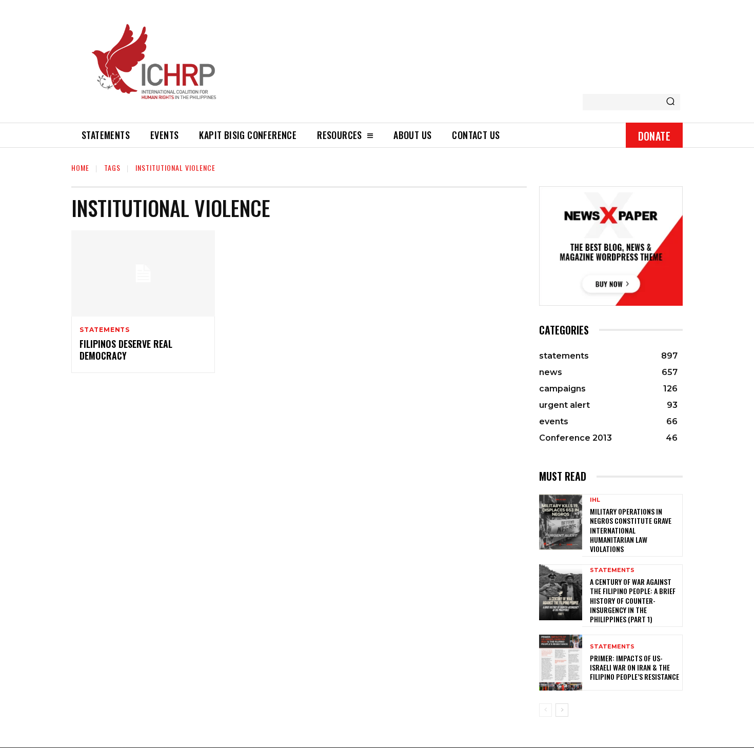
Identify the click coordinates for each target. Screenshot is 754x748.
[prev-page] (545, 710)
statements (105, 330)
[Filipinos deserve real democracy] (143, 273)
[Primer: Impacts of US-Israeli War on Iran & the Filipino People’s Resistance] (560, 663)
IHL (595, 500)
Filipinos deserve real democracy (126, 349)
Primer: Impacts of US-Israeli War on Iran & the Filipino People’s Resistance (634, 667)
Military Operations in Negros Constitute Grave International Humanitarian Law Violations (630, 530)
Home (80, 167)
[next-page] (561, 710)
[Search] (670, 102)
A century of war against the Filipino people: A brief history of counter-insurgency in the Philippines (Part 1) (633, 600)
